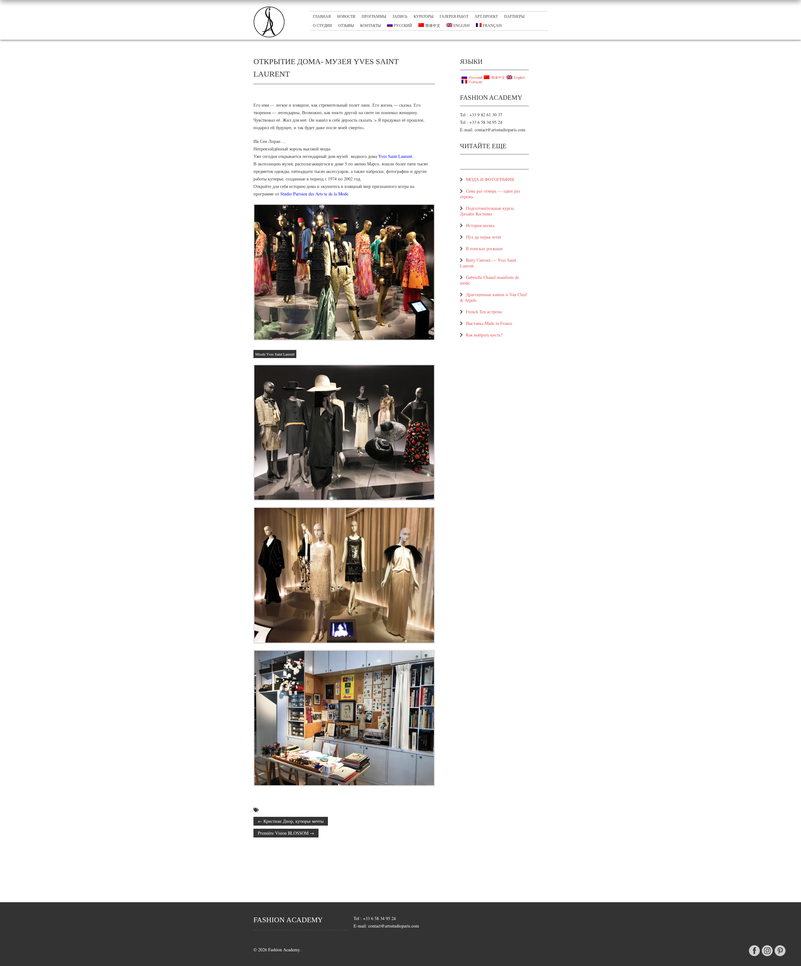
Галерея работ (454, 16)
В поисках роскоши (484, 248)
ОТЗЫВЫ (346, 25)
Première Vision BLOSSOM (286, 833)
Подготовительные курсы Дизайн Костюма (487, 211)
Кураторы (423, 16)
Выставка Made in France (489, 323)
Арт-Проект (486, 16)
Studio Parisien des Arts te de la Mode (314, 194)
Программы (374, 16)
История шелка (480, 225)
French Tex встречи (484, 312)
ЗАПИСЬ (399, 16)
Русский (403, 25)
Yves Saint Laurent (395, 156)
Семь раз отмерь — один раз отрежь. (490, 194)
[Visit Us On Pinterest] (779, 956)
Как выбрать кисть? (484, 335)
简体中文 (432, 25)
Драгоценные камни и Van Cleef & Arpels (493, 297)
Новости (346, 16)
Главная (322, 16)
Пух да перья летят (483, 237)
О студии (322, 25)
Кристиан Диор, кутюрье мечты (291, 821)
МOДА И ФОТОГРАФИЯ (490, 179)
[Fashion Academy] (269, 36)
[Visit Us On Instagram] (767, 956)
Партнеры (514, 16)
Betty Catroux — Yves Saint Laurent (488, 263)
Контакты (370, 25)
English (461, 25)
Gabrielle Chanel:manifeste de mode (489, 280)
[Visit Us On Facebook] (754, 956)
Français (492, 25)
